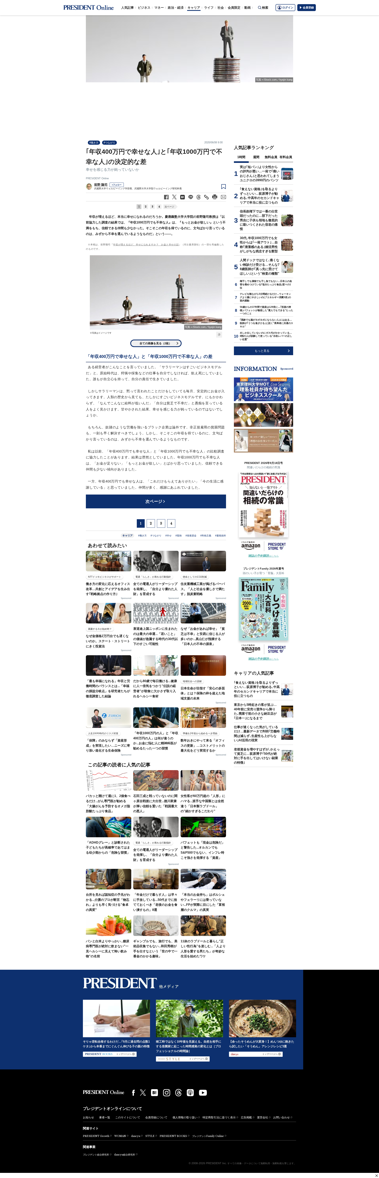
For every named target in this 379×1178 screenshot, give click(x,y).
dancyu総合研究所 (124, 1154)
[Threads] (178, 1092)
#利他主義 (205, 535)
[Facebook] (133, 1093)
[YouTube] (203, 1093)
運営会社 (262, 1117)
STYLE (150, 1136)
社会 (221, 7)
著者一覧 (104, 1117)
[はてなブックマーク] (154, 1092)
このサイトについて (127, 1117)
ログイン (287, 7)
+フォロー (117, 185)
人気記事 (127, 7)
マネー (159, 7)
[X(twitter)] (143, 1093)
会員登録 (308, 7)
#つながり (109, 142)
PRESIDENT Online (97, 178)
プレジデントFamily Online (208, 1136)
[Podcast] (190, 1092)
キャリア (194, 7)
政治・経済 (176, 7)
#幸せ (168, 535)
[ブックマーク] (223, 186)
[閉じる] (376, 1175)
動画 (247, 7)
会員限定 (234, 7)
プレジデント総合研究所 (96, 1154)
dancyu (135, 1136)
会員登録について (156, 1117)
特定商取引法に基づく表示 (219, 1117)
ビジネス (144, 7)
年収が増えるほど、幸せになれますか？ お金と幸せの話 (146, 244)
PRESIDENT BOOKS (173, 1136)
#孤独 (178, 535)
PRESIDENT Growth (96, 1136)
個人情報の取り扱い (185, 1117)
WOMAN (120, 1136)
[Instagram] (166, 1092)
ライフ (209, 7)
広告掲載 (246, 1117)
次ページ (169, 206)
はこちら (264, 556)
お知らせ (88, 1117)
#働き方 (94, 142)
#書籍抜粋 (220, 535)
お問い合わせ (281, 1117)
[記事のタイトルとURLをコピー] (206, 197)
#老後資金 (191, 535)
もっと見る (262, 350)
